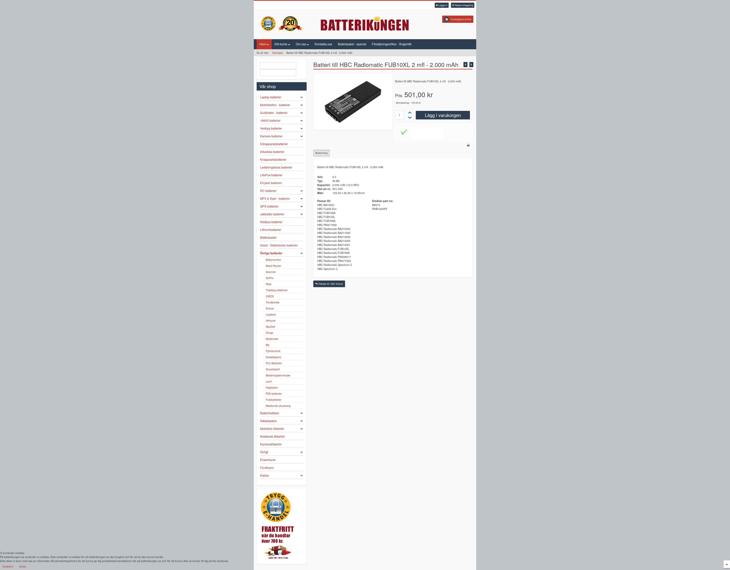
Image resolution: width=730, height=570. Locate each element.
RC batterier (268, 190)
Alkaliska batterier (272, 151)
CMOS (270, 296)
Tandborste (272, 302)
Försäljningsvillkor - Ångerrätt (391, 44)
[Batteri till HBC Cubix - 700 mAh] (465, 64)
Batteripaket (268, 237)
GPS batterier (269, 206)
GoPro (270, 278)
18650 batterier (270, 120)
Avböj (22, 566)
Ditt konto (281, 44)
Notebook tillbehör (272, 436)
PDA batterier (274, 393)
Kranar (270, 308)
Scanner (271, 272)
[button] (442, 5)
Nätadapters (268, 421)
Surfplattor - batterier (273, 113)
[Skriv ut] (468, 145)
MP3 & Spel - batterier (275, 198)
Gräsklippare (273, 357)
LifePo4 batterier (271, 175)
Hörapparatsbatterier (274, 144)
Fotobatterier (273, 399)
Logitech (271, 314)
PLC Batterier (274, 363)
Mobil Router (273, 266)
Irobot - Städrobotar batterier (279, 245)
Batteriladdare (269, 413)
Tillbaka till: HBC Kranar (330, 283)
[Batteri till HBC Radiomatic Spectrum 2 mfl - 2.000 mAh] (471, 64)
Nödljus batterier (271, 222)
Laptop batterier (270, 97)
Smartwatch (273, 369)
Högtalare (272, 387)
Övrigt (269, 333)
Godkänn (7, 566)
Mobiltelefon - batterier (275, 105)
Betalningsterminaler (278, 375)
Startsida (277, 53)
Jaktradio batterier (272, 214)
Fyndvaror (267, 467)
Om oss (301, 44)
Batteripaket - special (352, 44)
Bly (267, 345)
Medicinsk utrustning (278, 406)
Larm (269, 381)
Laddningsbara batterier (276, 167)
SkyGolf (270, 326)
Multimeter (272, 339)
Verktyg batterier (271, 128)
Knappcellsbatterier (273, 159)
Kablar (264, 475)
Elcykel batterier (271, 183)
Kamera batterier (271, 136)
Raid (268, 284)
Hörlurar (271, 320)
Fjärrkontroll (273, 351)
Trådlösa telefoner (277, 290)
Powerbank (267, 460)
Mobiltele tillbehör (272, 428)
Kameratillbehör (271, 444)
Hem (262, 44)
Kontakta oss (323, 44)
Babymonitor (273, 260)
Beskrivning (321, 152)
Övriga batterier (271, 253)
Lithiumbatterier (270, 229)
